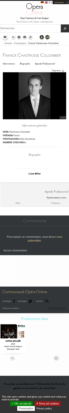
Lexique (24, 37)
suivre (39, 301)
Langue (13, 37)
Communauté (47, 37)
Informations (9, 63)
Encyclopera (20, 43)
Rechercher (30, 37)
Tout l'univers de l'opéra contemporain (34, 21)
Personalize (26, 408)
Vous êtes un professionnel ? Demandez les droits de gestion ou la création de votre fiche (34, 386)
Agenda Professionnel (45, 63)
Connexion (42, 37)
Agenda (19, 37)
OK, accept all (22, 403)
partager (7, 301)
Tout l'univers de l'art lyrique (34, 18)
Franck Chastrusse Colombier (43, 43)
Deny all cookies (48, 403)
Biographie (25, 63)
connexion (59, 2)
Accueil (8, 43)
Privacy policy (44, 408)
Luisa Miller (34, 173)
